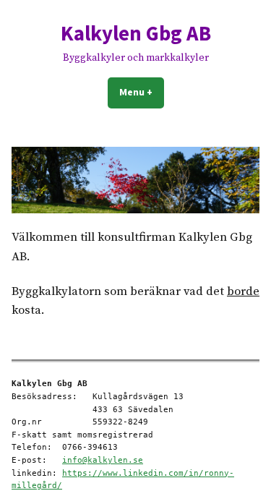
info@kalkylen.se (102, 460)
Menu (141, 91)
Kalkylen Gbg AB (136, 33)
